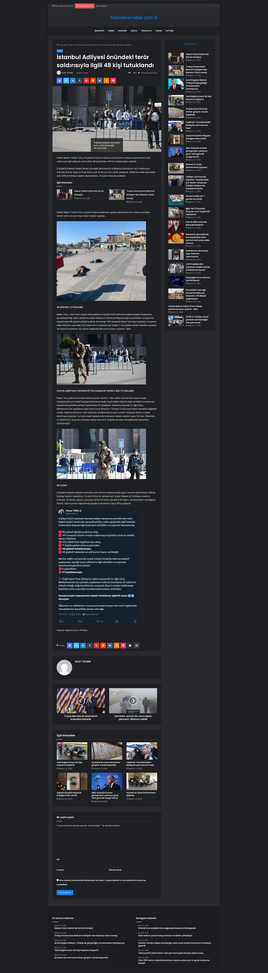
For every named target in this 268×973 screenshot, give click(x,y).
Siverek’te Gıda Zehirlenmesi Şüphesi (141, 794)
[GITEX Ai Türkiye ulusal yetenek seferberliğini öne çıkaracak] (176, 320)
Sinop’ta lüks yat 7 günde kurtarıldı (195, 197)
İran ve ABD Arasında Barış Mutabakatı (196, 223)
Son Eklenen (190, 43)
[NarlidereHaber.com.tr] (134, 17)
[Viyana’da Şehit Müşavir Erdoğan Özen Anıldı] (72, 781)
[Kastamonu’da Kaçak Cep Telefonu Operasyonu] (176, 254)
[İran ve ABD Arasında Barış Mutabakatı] (176, 226)
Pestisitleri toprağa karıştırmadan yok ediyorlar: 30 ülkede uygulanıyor (196, 294)
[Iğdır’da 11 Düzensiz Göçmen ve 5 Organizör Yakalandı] (176, 212)
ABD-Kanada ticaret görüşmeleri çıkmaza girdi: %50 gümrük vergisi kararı (105, 795)
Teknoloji (146, 31)
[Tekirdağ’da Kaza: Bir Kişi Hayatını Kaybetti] (72, 751)
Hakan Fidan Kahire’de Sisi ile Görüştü (197, 56)
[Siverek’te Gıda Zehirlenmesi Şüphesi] (141, 781)
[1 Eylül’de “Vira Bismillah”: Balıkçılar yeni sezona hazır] (141, 751)
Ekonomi (122, 31)
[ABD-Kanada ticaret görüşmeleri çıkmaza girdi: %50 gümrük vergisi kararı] (107, 781)
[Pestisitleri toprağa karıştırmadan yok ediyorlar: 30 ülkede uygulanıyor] (176, 294)
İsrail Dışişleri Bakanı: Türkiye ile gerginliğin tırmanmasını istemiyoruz (125, 6)
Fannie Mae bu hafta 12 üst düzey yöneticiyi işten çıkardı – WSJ (185, 308)
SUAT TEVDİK (67, 73)
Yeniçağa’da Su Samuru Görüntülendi (198, 279)
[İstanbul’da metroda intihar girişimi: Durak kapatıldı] (107, 751)
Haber (111, 31)
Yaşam (158, 31)
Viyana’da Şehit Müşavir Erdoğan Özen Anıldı (69, 794)
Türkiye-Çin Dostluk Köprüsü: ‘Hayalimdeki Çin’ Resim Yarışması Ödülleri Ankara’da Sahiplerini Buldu (197, 182)
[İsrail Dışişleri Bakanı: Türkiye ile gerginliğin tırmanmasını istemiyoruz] (176, 84)
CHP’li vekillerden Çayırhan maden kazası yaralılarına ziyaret (198, 267)
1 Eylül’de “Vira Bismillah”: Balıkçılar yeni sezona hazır (140, 763)
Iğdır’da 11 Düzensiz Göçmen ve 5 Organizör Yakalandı (198, 211)
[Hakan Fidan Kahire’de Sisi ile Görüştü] (64, 194)
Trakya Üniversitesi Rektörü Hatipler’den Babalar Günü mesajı (140, 195)
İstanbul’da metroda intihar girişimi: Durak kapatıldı (106, 763)
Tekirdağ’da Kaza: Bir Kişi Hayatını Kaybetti (69, 763)
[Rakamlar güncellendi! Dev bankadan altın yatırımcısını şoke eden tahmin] (176, 238)
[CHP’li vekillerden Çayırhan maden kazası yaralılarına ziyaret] (176, 268)
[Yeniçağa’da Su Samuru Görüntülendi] (176, 281)
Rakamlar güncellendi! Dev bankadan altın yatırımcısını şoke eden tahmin (197, 239)
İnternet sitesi (115, 870)
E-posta (61, 870)
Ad (59, 859)
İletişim (170, 31)
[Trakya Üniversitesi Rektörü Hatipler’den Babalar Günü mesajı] (116, 194)
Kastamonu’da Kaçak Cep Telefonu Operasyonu (197, 253)
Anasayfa (99, 31)
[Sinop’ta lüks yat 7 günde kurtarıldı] (176, 200)
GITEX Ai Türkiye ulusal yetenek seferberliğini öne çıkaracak (197, 319)
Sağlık (134, 31)
